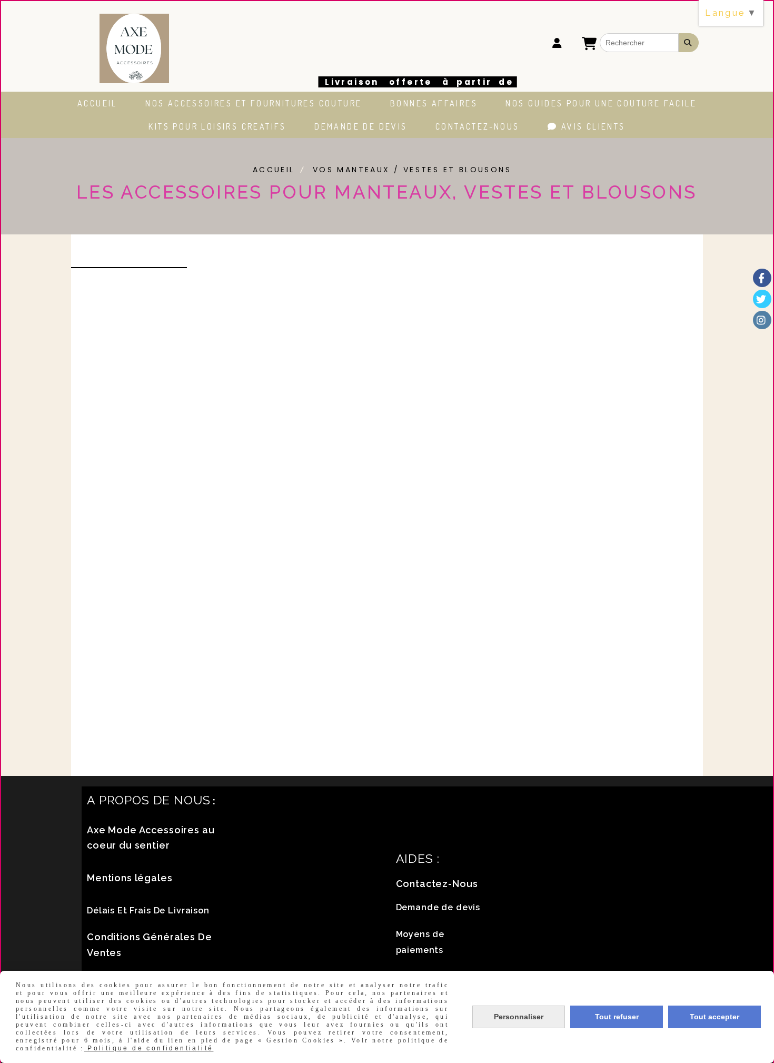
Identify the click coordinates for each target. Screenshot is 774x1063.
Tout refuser (617, 1016)
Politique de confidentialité (149, 1048)
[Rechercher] (689, 42)
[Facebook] (762, 278)
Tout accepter (714, 1016)
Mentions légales (130, 877)
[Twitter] (762, 299)
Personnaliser (518, 1016)
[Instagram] (762, 320)
